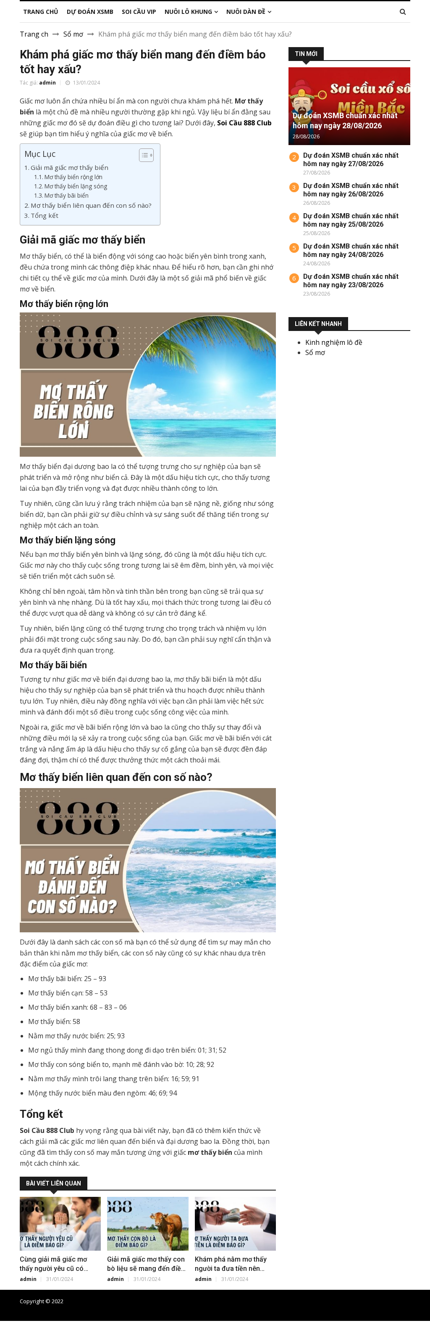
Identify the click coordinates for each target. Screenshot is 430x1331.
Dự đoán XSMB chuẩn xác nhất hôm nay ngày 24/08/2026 (351, 250)
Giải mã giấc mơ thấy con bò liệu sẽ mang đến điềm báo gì (147, 1268)
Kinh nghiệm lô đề (333, 342)
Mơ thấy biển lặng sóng (76, 186)
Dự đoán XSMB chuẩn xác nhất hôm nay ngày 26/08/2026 (351, 190)
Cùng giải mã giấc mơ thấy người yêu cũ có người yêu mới (53, 1268)
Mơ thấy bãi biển (67, 195)
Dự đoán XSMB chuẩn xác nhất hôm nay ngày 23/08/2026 (351, 281)
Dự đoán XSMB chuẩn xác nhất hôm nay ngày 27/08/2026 (351, 159)
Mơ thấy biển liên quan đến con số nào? (91, 205)
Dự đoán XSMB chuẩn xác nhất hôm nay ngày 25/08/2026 (351, 220)
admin (47, 82)
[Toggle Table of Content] (142, 155)
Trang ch (34, 34)
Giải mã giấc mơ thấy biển (69, 167)
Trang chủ (255, 1301)
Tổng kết (44, 215)
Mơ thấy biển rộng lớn (73, 177)
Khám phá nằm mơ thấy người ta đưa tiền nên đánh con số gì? (231, 1268)
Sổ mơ (73, 34)
